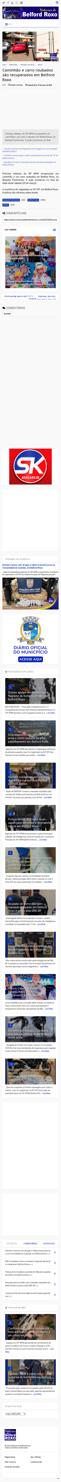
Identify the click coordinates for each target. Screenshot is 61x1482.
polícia (40, 65)
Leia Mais (51, 713)
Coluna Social (36, 1462)
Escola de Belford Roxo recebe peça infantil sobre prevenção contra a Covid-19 (30, 283)
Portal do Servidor (12, 1467)
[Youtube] (12, 2)
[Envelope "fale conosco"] (21, 2)
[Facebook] (8, 2)
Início (4, 65)
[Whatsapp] (16, 2)
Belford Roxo (13, 65)
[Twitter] (3, 2)
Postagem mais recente (19, 296)
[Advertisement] (30, 108)
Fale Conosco (10, 1462)
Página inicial (47, 296)
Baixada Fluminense (27, 65)
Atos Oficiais (35, 1457)
